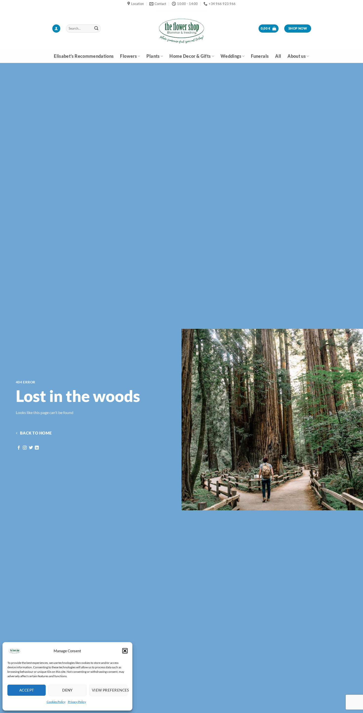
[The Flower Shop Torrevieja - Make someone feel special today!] (181, 28)
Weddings (231, 56)
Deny (67, 690)
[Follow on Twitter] (31, 448)
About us (296, 56)
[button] (124, 650)
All (278, 56)
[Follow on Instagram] (25, 448)
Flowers (128, 56)
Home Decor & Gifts (190, 56)
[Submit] (96, 28)
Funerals (260, 56)
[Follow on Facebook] (19, 448)
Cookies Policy (56, 702)
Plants (153, 56)
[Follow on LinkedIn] (37, 448)
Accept (26, 690)
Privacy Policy (77, 702)
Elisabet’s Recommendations (84, 56)
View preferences (109, 690)
